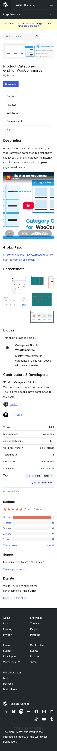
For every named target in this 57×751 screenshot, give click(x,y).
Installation (12, 113)
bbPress (8, 683)
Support (11, 129)
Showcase (36, 617)
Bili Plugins (16, 414)
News (6, 623)
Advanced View (12, 491)
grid (34, 482)
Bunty (10, 75)
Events (34, 650)
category (48, 476)
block (30, 476)
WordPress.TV (11, 662)
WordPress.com (12, 672)
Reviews (11, 104)
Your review (10, 545)
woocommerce (45, 482)
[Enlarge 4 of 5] (49, 295)
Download (10, 84)
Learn (6, 645)
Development (14, 121)
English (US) (47, 468)
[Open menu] (52, 5)
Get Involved (37, 645)
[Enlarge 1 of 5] (23, 278)
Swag (35, 662)
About (6, 617)
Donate (34, 656)
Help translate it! (31, 25)
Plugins (34, 629)
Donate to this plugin (15, 598)
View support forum (14, 569)
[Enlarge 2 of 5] (23, 300)
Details (10, 96)
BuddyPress (10, 689)
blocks (38, 476)
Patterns (35, 634)
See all (50, 545)
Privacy (7, 634)
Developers (9, 656)
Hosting (7, 629)
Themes (34, 623)
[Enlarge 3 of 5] (49, 278)
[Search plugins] (37, 36)
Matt (6, 678)
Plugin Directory (11, 14)
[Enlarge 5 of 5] (49, 315)
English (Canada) (20, 703)
